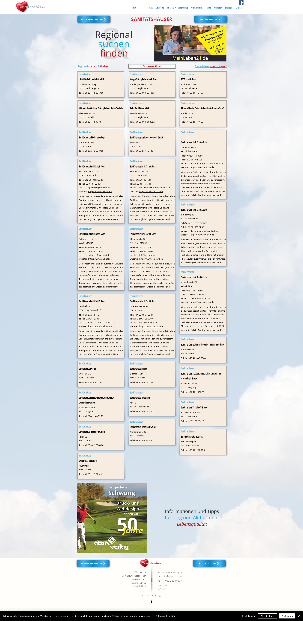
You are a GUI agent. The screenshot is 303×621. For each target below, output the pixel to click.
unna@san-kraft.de (148, 322)
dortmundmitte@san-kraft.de (204, 230)
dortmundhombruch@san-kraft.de (206, 163)
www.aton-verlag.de (172, 572)
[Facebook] (241, 2)
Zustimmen (287, 616)
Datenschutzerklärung (166, 616)
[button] (150, 8)
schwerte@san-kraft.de (99, 255)
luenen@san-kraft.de (200, 298)
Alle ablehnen (267, 616)
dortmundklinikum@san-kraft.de (154, 187)
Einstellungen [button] (248, 616)
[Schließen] (299, 615)
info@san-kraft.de (147, 255)
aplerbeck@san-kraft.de (99, 187)
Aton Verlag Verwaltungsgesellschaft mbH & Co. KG (134, 575)
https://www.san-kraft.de (100, 191)
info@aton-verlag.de (172, 576)
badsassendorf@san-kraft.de (101, 322)
